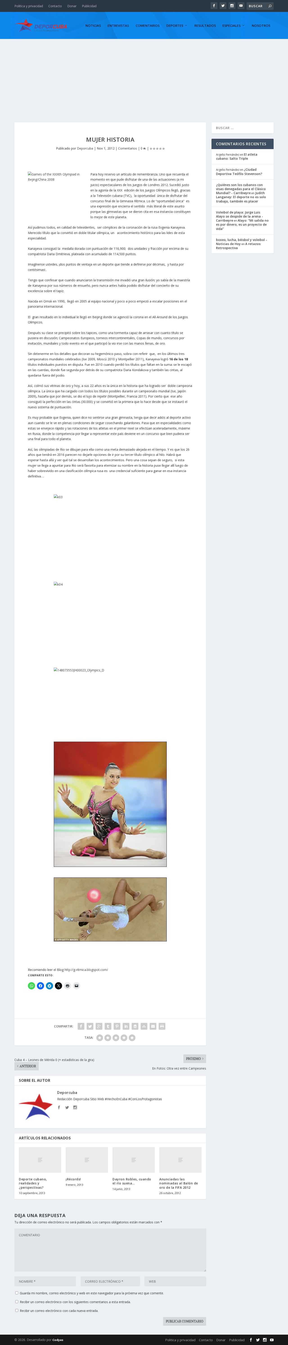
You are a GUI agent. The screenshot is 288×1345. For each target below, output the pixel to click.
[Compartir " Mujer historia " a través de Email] (153, 1026)
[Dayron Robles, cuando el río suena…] (133, 1160)
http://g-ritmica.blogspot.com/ (86, 970)
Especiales (232, 26)
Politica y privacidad (28, 6)
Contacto (55, 6)
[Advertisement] (144, 72)
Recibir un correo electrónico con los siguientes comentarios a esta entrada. (75, 1302)
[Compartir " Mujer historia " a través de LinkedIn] (126, 1026)
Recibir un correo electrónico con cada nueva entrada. (59, 1311)
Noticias (93, 26)
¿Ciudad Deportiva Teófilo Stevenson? (239, 171)
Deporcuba (85, 148)
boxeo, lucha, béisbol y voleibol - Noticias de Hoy (241, 242)
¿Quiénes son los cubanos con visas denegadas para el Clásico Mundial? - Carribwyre (241, 189)
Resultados (205, 26)
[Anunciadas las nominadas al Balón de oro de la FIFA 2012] (180, 1160)
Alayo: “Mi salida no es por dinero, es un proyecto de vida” (242, 224)
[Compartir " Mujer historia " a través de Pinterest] (117, 1026)
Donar (71, 6)
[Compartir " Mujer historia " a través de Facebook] (81, 1026)
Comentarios (148, 26)
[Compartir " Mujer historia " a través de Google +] (99, 1026)
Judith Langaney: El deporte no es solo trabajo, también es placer (241, 197)
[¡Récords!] (87, 1160)
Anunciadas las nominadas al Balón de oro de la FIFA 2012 (178, 1183)
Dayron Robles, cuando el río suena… (131, 1181)
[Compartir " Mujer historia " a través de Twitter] (90, 1026)
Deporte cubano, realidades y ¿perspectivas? (33, 1183)
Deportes (174, 26)
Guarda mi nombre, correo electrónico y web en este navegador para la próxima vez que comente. (92, 1293)
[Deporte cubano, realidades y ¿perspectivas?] (40, 1160)
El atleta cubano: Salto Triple (236, 156)
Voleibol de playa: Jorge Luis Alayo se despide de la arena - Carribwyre (239, 216)
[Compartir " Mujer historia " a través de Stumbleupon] (144, 1026)
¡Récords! (73, 1179)
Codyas (57, 1340)
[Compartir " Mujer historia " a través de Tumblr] (108, 1026)
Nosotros (261, 26)
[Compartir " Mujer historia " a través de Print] (162, 1026)
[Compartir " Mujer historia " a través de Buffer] (135, 1026)
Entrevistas (118, 26)
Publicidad (89, 6)
